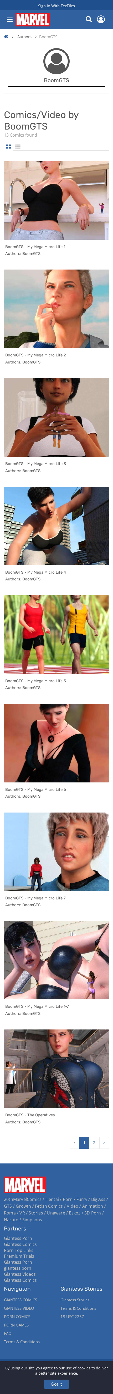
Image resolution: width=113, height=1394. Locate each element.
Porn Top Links (18, 1250)
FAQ (8, 1333)
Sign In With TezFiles (56, 5)
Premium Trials (19, 1256)
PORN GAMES (16, 1325)
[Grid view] (8, 147)
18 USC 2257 (72, 1316)
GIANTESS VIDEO (19, 1308)
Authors (24, 36)
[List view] (18, 147)
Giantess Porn (18, 1238)
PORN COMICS (17, 1316)
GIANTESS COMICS (20, 1299)
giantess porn (17, 1268)
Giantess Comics (20, 1244)
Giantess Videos (20, 1274)
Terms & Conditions (22, 1341)
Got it (56, 1384)
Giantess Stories (74, 1299)
